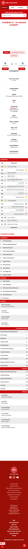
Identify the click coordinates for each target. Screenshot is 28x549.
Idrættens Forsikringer (14, 494)
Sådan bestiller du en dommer (14, 488)
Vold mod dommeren (14, 490)
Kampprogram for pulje (18, 52)
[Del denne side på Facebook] (1, 544)
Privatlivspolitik (14, 497)
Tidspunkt (14, 133)
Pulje (14, 100)
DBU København (14, 529)
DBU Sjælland (14, 533)
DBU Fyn (14, 524)
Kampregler (14, 55)
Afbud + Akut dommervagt (14, 492)
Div (14, 102)
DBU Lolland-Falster (14, 531)
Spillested (14, 106)
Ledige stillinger (14, 486)
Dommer (14, 139)
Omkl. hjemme (14, 121)
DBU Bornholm (14, 522)
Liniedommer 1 (14, 145)
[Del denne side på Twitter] (4, 544)
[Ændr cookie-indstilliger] (2, 546)
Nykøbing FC (5, 65)
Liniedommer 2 (14, 151)
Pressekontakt (14, 484)
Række (14, 94)
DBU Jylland (14, 527)
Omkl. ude (14, 127)
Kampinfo (6, 52)
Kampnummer (14, 88)
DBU (14, 520)
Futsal (14, 535)
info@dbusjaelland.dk (14, 513)
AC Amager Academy (22, 65)
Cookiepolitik (14, 499)
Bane (14, 115)
